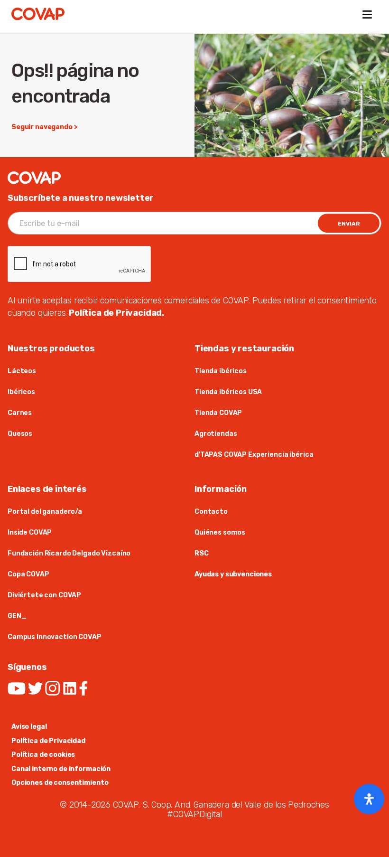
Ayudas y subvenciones (233, 574)
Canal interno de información (61, 769)
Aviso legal (28, 727)
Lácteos (22, 371)
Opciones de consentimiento (59, 783)
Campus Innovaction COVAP (55, 637)
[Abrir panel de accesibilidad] (369, 799)
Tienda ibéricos (220, 371)
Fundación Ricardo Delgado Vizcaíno (69, 553)
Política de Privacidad (48, 741)
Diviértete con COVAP (44, 595)
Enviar (349, 223)
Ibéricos (21, 392)
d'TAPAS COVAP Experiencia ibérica (253, 455)
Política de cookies (43, 755)
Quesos (20, 434)
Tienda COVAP (218, 413)
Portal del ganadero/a (45, 512)
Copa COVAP (28, 574)
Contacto (211, 512)
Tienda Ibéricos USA (228, 392)
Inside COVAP (30, 532)
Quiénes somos (219, 532)
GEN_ (17, 616)
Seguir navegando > (44, 127)
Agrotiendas (215, 434)
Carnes (20, 413)
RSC (201, 553)
